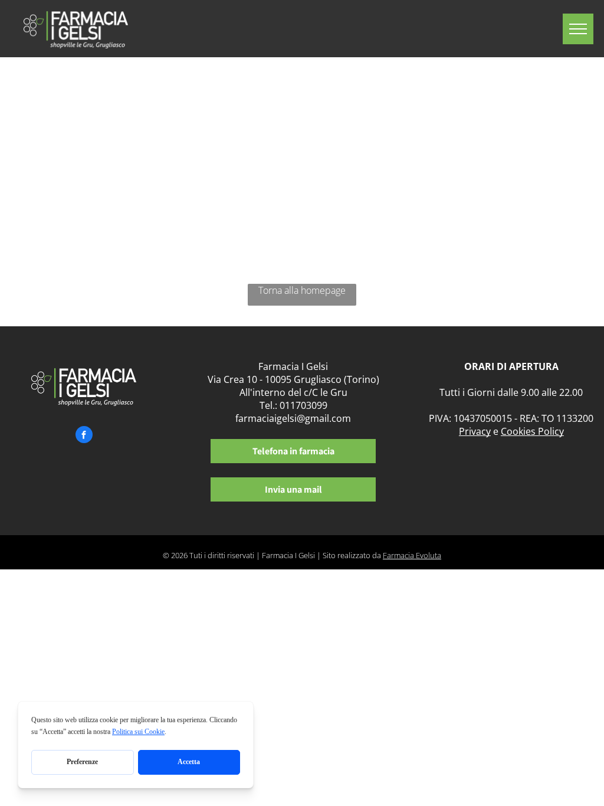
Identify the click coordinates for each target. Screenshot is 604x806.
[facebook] (84, 436)
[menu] (578, 29)
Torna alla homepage (302, 290)
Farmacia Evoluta (412, 555)
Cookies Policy (532, 431)
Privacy (475, 431)
